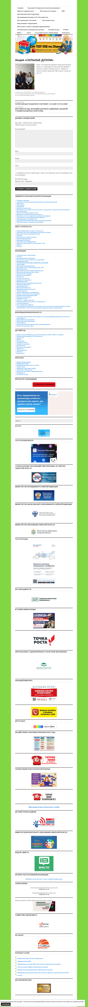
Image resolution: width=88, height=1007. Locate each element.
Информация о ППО (22, 363)
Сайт (16, 165)
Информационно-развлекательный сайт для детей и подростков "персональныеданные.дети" (43, 972)
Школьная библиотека (23, 287)
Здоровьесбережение (23, 344)
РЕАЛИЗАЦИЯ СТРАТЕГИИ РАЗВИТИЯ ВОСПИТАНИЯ (32, 263)
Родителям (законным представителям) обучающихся (33, 324)
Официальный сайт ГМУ (24, 961)
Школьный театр (21, 269)
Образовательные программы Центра (28, 234)
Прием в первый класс (25, 11)
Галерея (19, 246)
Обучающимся (21, 323)
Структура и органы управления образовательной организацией (36, 202)
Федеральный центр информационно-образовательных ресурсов (35, 970)
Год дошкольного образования (46, 33)
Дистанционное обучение (26, 20)
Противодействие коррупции (28, 14)
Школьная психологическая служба (27, 272)
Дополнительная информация (26, 241)
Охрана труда (20, 366)
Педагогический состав (23, 208)
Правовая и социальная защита (26, 368)
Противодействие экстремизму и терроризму (30, 301)
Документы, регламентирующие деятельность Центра (33, 232)
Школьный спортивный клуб (25, 266)
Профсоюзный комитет (23, 362)
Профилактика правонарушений (26, 295)
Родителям (19, 348)
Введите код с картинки (23, 181)
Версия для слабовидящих (45, 384)
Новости (19, 245)
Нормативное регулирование (25, 319)
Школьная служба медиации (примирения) (33, 26)
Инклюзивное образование (27, 23)
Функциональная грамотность (26, 289)
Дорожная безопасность (24, 280)
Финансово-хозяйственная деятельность (29, 214)
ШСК (19, 33)
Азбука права (20, 264)
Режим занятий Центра (23, 238)
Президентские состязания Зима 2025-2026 (30, 267)
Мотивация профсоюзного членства (27, 365)
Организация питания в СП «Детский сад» (32, 17)
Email (17, 158)
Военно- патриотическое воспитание (28, 294)
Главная (20, 8)
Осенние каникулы (22, 303)
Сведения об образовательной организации (43, 8)
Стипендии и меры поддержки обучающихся (30, 217)
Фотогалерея (20, 353)
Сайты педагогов (21, 291)
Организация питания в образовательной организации (33, 220)
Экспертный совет (22, 286)
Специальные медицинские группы (30, 29)
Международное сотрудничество (26, 219)
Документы (20, 203)
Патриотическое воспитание (46, 94)
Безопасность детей (22, 278)
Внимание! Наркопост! (23, 284)
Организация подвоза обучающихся (27, 292)
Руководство (20, 206)
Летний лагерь (53, 29)
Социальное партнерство (24, 370)
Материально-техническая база (26, 237)
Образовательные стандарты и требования (29, 222)
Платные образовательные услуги (27, 213)
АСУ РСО (19, 256)
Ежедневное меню (22, 261)
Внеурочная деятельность (28, 94)
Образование (20, 205)
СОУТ (29, 33)
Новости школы (40, 92)
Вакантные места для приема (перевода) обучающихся (33, 216)
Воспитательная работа (23, 275)
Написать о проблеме (26, 410)
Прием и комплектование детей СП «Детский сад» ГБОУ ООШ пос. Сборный (39, 334)
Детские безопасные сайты (25, 326)
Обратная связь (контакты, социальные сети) (30, 243)
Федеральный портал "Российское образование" (30, 958)
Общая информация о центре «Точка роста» (30, 231)
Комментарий (20, 129)
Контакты (66, 33)
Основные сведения (22, 200)
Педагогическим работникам (25, 321)
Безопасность (20, 345)
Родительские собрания (24, 274)
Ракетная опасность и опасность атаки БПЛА (30, 260)
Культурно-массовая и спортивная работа (29, 371)
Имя (17, 151)
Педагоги (19, 235)
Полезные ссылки (22, 374)
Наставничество (48, 20)
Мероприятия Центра (23, 240)
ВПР (63, 11)
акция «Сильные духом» (26, 95)
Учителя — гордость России (25, 300)
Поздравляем (20, 373)
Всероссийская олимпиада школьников (28, 283)
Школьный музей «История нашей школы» (29, 270)
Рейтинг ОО (20, 277)
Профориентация (22, 281)
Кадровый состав (21, 342)
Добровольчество (21, 298)
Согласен (6, 1004)
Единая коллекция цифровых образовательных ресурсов (33, 967)
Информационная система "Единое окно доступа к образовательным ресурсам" (39, 964)
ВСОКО (65, 29)
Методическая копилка (23, 297)
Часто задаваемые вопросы (24, 305)
